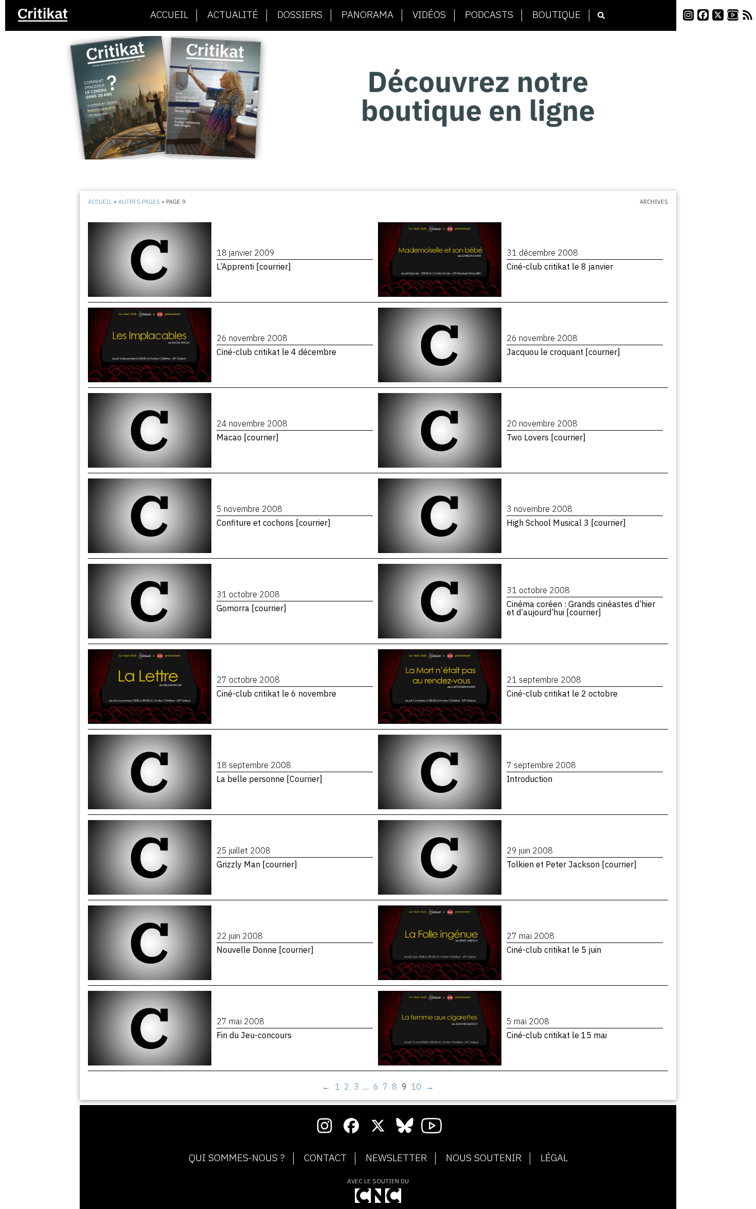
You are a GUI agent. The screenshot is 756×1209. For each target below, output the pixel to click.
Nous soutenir (483, 1158)
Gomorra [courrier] (251, 608)
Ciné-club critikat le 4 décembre (276, 352)
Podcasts (489, 15)
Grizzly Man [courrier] (257, 864)
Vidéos (429, 15)
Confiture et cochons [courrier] (274, 523)
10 (416, 1086)
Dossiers (299, 15)
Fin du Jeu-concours (254, 1035)
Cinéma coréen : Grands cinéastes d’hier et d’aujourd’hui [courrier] (581, 608)
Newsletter (396, 1158)
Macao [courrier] (248, 437)
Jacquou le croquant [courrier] (563, 352)
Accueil (169, 15)
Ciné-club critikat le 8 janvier (560, 266)
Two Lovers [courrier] (546, 437)
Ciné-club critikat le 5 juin (554, 950)
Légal (554, 1158)
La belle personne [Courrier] (269, 779)
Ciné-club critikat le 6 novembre (276, 693)
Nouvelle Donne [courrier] (265, 950)
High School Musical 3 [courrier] (566, 523)
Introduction (529, 779)
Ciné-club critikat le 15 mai (557, 1035)
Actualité (232, 15)
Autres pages (139, 201)
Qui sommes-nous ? (237, 1158)
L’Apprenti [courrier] (254, 266)
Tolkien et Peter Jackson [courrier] (572, 864)
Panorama (367, 15)
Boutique (556, 15)
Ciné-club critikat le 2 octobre (562, 693)
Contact (325, 1158)
